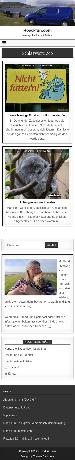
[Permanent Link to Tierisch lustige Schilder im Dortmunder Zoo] (37, 88)
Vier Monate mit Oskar (18, 361)
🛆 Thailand (12, 367)
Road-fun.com (37, 30)
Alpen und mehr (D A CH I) (19, 399)
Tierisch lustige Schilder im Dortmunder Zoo (37, 115)
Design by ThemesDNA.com (37, 456)
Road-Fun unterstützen (17, 430)
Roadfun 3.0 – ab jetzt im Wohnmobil (26, 438)
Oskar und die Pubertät (19, 354)
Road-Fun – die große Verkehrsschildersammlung (34, 423)
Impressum (10, 415)
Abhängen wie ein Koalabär (37, 202)
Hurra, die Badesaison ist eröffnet (25, 348)
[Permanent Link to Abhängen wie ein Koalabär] (37, 174)
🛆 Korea (10, 373)
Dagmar (27, 66)
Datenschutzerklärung (17, 407)
